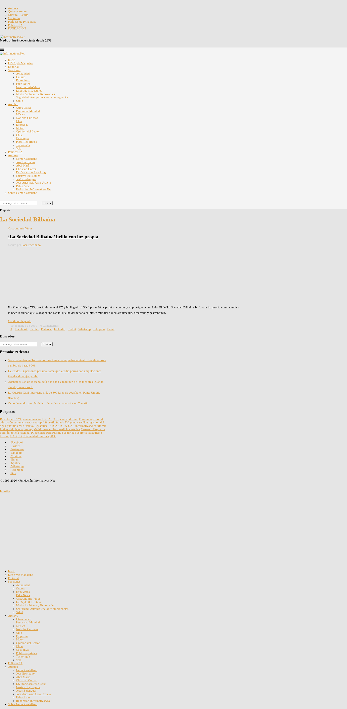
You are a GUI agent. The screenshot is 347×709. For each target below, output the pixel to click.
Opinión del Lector (28, 131)
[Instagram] (7, 1)
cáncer (64, 419)
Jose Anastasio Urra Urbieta (33, 182)
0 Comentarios (49, 325)
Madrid (38, 429)
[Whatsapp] (23, 1)
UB (19, 436)
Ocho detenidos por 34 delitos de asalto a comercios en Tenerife (48, 403)
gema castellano (79, 422)
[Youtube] (14, 1)
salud (59, 432)
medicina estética (69, 429)
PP (32, 432)
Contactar (14, 18)
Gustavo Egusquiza (28, 175)
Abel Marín (23, 165)
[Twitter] (4, 1)
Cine (19, 121)
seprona (82, 432)
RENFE (51, 432)
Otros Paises (23, 107)
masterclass (50, 429)
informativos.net (85, 425)
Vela (18, 148)
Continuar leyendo (19, 321)
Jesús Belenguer (26, 179)
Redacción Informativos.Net (33, 189)
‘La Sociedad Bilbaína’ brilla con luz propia (53, 236)
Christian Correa (26, 169)
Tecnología (23, 145)
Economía (85, 419)
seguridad (70, 432)
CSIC (56, 419)
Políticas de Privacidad (22, 21)
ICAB (55, 425)
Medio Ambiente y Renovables (35, 94)
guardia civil (14, 425)
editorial (98, 419)
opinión (5, 432)
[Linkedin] (11, 1)
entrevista (20, 422)
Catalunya (22, 138)
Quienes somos (17, 11)
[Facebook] (1, 1)
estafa (30, 422)
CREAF (47, 419)
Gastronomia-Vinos (28, 87)
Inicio (11, 60)
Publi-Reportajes (26, 141)
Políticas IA (15, 25)
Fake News (23, 83)
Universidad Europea (35, 436)
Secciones (14, 70)
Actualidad (23, 73)
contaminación (32, 419)
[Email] (17, 1)
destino (73, 419)
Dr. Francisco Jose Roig (31, 172)
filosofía (50, 422)
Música (20, 114)
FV (67, 422)
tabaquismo (95, 432)
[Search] (1, 199)
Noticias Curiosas (27, 117)
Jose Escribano (25, 162)
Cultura (20, 77)
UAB (13, 436)
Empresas (22, 124)
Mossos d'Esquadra (93, 429)
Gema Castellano (26, 158)
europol (39, 422)
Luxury (28, 429)
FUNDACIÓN (17, 28)
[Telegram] (27, 1)
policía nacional (20, 432)
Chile (19, 134)
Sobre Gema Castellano (22, 192)
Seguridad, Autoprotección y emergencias (42, 97)
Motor (20, 128)
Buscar (47, 203)
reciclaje (40, 432)
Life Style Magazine (20, 63)
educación (6, 422)
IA (49, 425)
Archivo (13, 104)
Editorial (13, 66)
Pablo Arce (23, 186)
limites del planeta (11, 429)
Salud (19, 100)
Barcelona (6, 419)
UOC (53, 436)
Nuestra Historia (18, 14)
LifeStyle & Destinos (29, 90)
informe (101, 425)
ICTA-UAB (67, 425)
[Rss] (30, 1)
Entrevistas (23, 80)
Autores (13, 8)
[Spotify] (20, 1)
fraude (60, 422)
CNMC (17, 419)
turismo (4, 436)
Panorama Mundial (28, 111)
